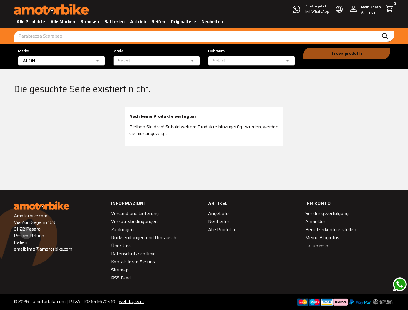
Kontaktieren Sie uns (133, 261)
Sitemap (120, 269)
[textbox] (125, 61)
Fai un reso (316, 245)
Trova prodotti (346, 53)
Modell (119, 51)
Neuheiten (212, 21)
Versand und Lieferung (135, 213)
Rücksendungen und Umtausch (143, 237)
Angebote (218, 213)
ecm (131, 301)
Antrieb (138, 21)
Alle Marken (63, 21)
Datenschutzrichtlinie (133, 253)
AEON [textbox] (29, 61)
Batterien (114, 21)
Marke (23, 51)
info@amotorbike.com (49, 249)
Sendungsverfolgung (327, 213)
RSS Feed (121, 277)
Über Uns (121, 245)
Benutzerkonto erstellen (330, 229)
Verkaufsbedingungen (134, 221)
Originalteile (183, 21)
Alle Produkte (31, 21)
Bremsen (89, 21)
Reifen (158, 21)
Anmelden (315, 221)
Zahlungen (122, 229)
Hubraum (216, 51)
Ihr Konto (318, 203)
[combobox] (61, 61)
